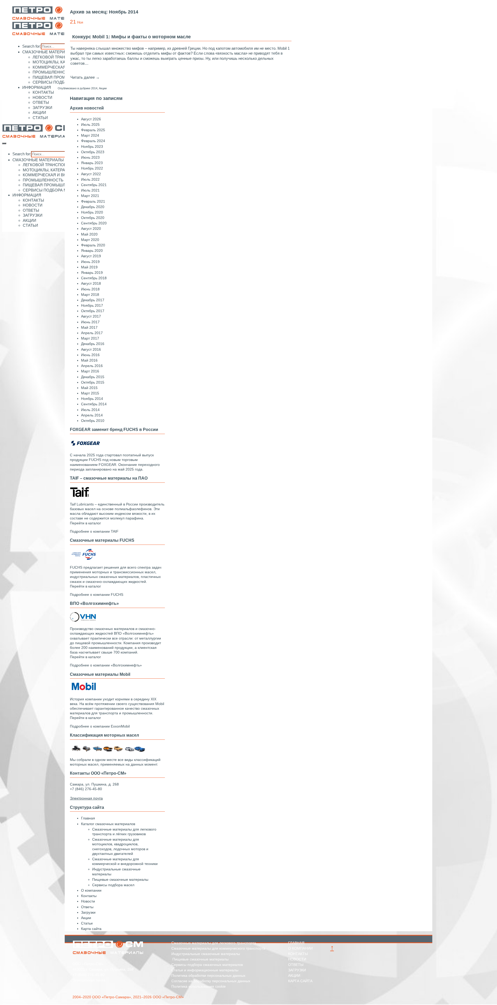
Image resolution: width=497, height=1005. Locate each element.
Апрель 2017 (92, 333)
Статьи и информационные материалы (204, 970)
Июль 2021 (90, 190)
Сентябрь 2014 (94, 404)
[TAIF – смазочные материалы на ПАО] (79, 496)
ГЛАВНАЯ (296, 943)
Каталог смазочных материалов (108, 824)
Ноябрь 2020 (92, 212)
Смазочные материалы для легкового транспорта (213, 943)
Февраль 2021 (93, 201)
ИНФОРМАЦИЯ (36, 87)
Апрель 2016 (92, 366)
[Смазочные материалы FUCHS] (83, 559)
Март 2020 (90, 240)
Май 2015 (89, 388)
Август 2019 (91, 256)
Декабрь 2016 (92, 344)
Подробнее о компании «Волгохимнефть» (106, 665)
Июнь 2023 (90, 157)
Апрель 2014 (92, 415)
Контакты (89, 896)
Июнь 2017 (90, 322)
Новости (88, 901)
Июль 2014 (90, 410)
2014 (94, 88)
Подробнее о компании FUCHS (96, 594)
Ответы (87, 907)
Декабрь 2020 (92, 207)
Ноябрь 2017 (92, 305)
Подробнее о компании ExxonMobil (100, 726)
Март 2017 (90, 338)
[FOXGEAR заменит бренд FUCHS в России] (85, 447)
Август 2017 (91, 316)
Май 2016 (89, 360)
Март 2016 (90, 371)
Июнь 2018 (90, 289)
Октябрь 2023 (92, 152)
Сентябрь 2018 (94, 278)
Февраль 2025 (93, 130)
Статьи (87, 923)
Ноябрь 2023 (92, 146)
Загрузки (88, 912)
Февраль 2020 (93, 245)
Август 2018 (91, 283)
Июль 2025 (90, 124)
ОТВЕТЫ (41, 102)
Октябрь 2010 (92, 421)
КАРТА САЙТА (300, 981)
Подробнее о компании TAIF (94, 531)
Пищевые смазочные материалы (120, 879)
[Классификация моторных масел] (109, 751)
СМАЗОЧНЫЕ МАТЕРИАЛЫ (48, 52)
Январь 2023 (92, 163)
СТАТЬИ (40, 117)
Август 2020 (91, 228)
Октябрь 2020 (92, 218)
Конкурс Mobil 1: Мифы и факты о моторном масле (131, 36)
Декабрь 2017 (92, 300)
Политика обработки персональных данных (208, 975)
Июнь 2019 (90, 262)
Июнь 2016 (90, 355)
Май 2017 (89, 327)
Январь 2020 (92, 250)
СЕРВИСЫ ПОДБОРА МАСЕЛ (60, 82)
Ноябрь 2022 (92, 168)
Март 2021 (90, 196)
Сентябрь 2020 (94, 223)
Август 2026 (91, 119)
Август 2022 (91, 174)
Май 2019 (89, 267)
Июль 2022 (90, 179)
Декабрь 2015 (92, 377)
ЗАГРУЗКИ (42, 107)
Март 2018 (90, 294)
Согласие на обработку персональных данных (210, 981)
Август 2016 (91, 349)
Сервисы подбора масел (113, 885)
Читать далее (85, 77)
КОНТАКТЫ (43, 92)
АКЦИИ (39, 112)
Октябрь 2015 (92, 382)
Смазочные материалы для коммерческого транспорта (218, 948)
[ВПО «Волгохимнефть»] (83, 620)
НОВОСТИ (42, 97)
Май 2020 (89, 234)
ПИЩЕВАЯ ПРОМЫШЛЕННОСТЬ (63, 77)
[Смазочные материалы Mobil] (83, 690)
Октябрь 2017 (92, 311)
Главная (88, 818)
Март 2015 (90, 393)
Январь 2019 (92, 272)
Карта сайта (91, 929)
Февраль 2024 (93, 141)
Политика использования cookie (198, 986)
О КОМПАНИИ (300, 948)
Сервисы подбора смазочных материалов (207, 965)
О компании (91, 890)
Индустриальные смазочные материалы (205, 954)
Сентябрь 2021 (94, 185)
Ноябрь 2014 (92, 399)
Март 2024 (90, 135)
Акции (103, 88)
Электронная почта (88, 980)
